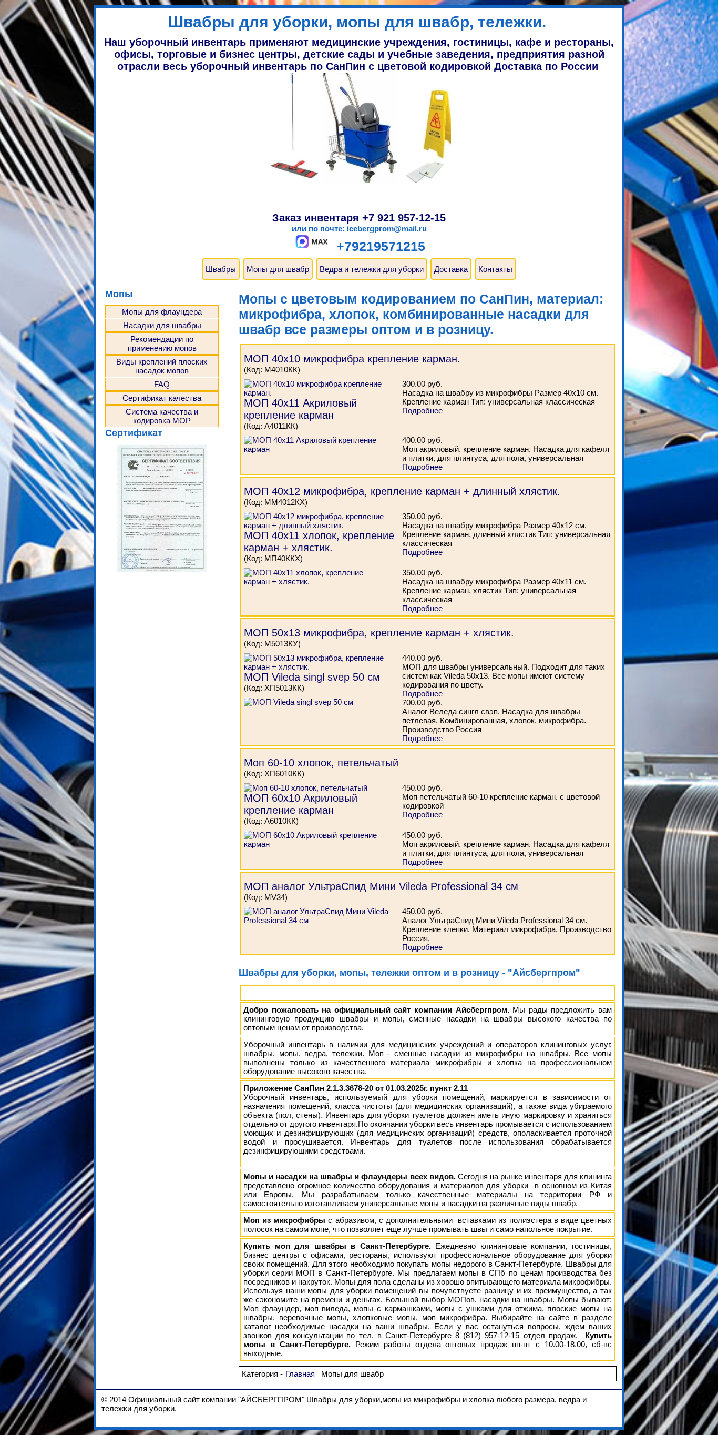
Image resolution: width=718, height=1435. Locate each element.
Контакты (495, 269)
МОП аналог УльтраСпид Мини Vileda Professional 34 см (381, 886)
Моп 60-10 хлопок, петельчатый (321, 763)
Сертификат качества (161, 397)
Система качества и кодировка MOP (162, 416)
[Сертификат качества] (162, 571)
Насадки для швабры (162, 325)
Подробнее (422, 410)
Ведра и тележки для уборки (372, 269)
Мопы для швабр (278, 269)
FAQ (162, 384)
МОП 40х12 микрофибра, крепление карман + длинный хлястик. (402, 491)
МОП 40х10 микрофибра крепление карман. (352, 359)
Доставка (451, 269)
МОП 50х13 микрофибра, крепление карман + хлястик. (379, 633)
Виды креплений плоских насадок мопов (162, 366)
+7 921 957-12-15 (404, 218)
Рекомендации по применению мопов (162, 343)
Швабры (221, 269)
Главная (300, 1373)
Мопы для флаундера (162, 311)
